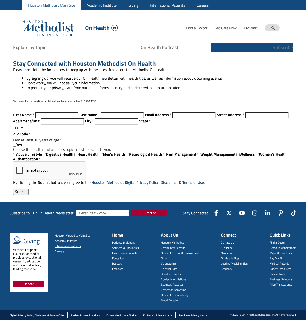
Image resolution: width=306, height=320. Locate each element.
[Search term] (273, 28)
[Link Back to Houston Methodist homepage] (52, 28)
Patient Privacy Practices (85, 315)
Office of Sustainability (174, 295)
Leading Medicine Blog (234, 263)
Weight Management (217, 154)
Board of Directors (172, 274)
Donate (29, 283)
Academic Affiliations (173, 279)
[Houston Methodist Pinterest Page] (281, 213)
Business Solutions (281, 279)
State (145, 121)
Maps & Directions (281, 253)
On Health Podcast (159, 47)
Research (117, 263)
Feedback (226, 268)
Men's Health (114, 154)
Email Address (158, 114)
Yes (19, 144)
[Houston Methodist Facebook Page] (216, 213)
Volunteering (168, 263)
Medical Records (279, 263)
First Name (23, 114)
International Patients (167, 5)
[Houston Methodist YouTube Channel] (242, 213)
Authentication (27, 159)
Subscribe (283, 47)
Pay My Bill (276, 258)
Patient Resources (280, 268)
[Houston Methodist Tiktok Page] (293, 213)
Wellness (247, 154)
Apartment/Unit (26, 121)
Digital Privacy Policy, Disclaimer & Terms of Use (37, 315)
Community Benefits (173, 247)
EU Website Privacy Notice (121, 315)
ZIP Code (22, 133)
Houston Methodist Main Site (51, 5)
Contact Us (227, 242)
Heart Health (88, 154)
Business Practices (172, 284)
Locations (118, 268)
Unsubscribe (62, 101)
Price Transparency (281, 284)
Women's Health (273, 154)
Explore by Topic (29, 47)
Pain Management (181, 154)
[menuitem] (51, 5)
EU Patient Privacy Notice (157, 315)
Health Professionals (124, 253)
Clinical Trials (277, 274)
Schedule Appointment (283, 247)
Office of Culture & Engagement (180, 253)
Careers (203, 5)
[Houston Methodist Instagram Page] (255, 213)
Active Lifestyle (29, 154)
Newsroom (227, 253)
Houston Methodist (172, 242)
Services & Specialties (125, 247)
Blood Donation (170, 300)
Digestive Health (59, 154)
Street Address (230, 114)
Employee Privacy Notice (193, 315)
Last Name (89, 114)
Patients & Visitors (123, 242)
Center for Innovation (173, 289)
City (89, 121)
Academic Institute (102, 5)
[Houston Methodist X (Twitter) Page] (229, 213)
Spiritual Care (169, 268)
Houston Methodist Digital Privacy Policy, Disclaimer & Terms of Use (148, 182)
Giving (133, 5)
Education (118, 258)
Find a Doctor (277, 242)
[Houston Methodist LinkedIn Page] (268, 213)
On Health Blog (230, 258)
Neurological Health (145, 154)
